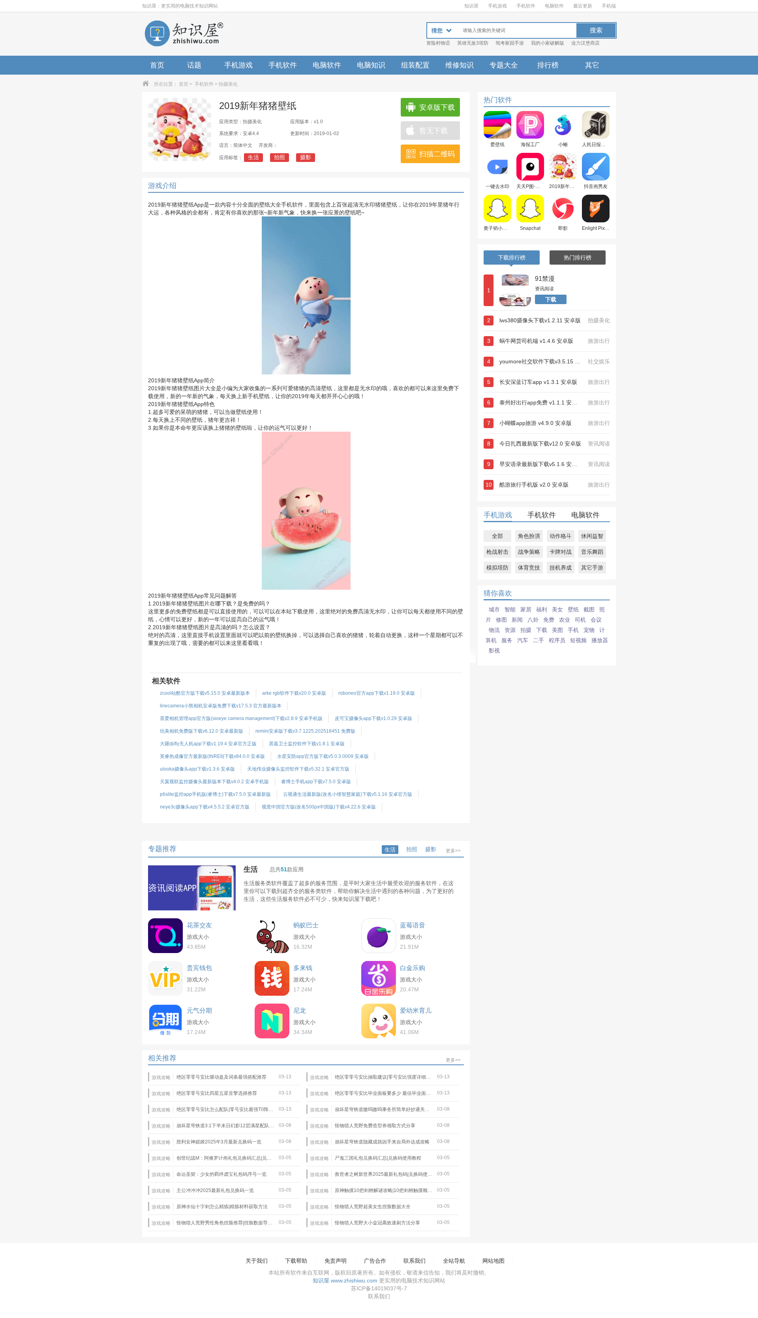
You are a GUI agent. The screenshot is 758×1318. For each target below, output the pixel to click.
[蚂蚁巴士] (272, 935)
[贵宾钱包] (165, 978)
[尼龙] (272, 1021)
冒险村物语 (438, 43)
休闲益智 (592, 536)
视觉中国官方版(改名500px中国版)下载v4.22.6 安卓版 (319, 807)
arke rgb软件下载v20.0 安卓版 (294, 693)
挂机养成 (561, 567)
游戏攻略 (161, 1077)
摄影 (305, 157)
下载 (550, 299)
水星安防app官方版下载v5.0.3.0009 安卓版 (323, 756)
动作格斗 (561, 536)
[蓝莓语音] (378, 935)
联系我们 (414, 1261)
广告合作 (375, 1261)
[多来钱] (272, 978)
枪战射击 (497, 552)
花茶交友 (199, 925)
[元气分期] (165, 1021)
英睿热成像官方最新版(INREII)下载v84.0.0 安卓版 (212, 756)
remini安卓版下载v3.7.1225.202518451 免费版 (305, 731)
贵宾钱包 (199, 968)
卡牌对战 (561, 552)
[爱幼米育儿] (378, 1021)
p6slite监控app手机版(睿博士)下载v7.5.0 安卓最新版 (215, 794)
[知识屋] (183, 34)
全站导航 (454, 1261)
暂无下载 (433, 131)
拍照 (279, 157)
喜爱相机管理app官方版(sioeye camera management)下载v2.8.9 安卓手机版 (241, 718)
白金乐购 (412, 968)
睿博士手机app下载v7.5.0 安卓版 (316, 781)
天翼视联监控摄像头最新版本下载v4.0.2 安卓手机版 (214, 781)
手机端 (609, 6)
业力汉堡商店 (585, 43)
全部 (497, 536)
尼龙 (299, 1010)
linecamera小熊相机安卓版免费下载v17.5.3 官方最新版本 (220, 706)
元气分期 (199, 1010)
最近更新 (582, 6)
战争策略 (529, 552)
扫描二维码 (437, 154)
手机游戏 (497, 6)
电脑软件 (554, 6)
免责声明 (336, 1261)
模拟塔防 (497, 567)
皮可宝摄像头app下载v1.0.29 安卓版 (373, 718)
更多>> (453, 851)
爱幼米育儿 (416, 1010)
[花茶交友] (165, 935)
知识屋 (471, 6)
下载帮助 (296, 1261)
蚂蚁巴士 (306, 925)
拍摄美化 (228, 84)
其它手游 (592, 567)
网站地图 (493, 1261)
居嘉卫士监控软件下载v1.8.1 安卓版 (307, 743)
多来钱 (302, 968)
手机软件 (525, 6)
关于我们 (257, 1261)
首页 (157, 65)
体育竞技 (529, 567)
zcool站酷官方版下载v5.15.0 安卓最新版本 (205, 693)
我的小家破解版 (547, 43)
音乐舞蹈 (592, 552)
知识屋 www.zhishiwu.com (345, 1280)
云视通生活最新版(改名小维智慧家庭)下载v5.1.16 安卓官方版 (347, 794)
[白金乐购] (378, 978)
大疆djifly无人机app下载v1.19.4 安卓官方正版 (208, 743)
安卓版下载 (437, 107)
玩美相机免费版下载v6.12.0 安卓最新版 (201, 731)
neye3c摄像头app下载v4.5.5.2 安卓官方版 (205, 807)
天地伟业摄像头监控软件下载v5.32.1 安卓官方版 (298, 769)
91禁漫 (545, 278)
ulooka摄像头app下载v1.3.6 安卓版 (197, 769)
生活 (253, 157)
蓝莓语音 (412, 925)
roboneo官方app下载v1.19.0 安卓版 (376, 693)
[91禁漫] (515, 290)
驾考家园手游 (509, 43)
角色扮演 (529, 536)
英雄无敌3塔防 (472, 43)
